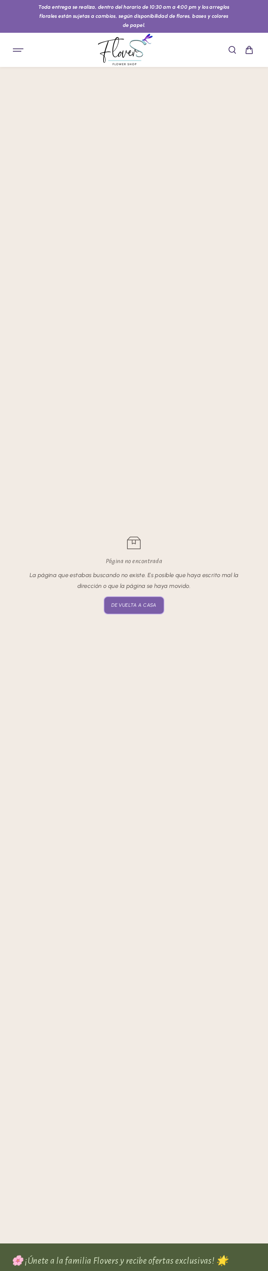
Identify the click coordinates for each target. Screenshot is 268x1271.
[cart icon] (249, 50)
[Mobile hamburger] (19, 50)
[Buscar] (232, 50)
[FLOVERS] (125, 50)
